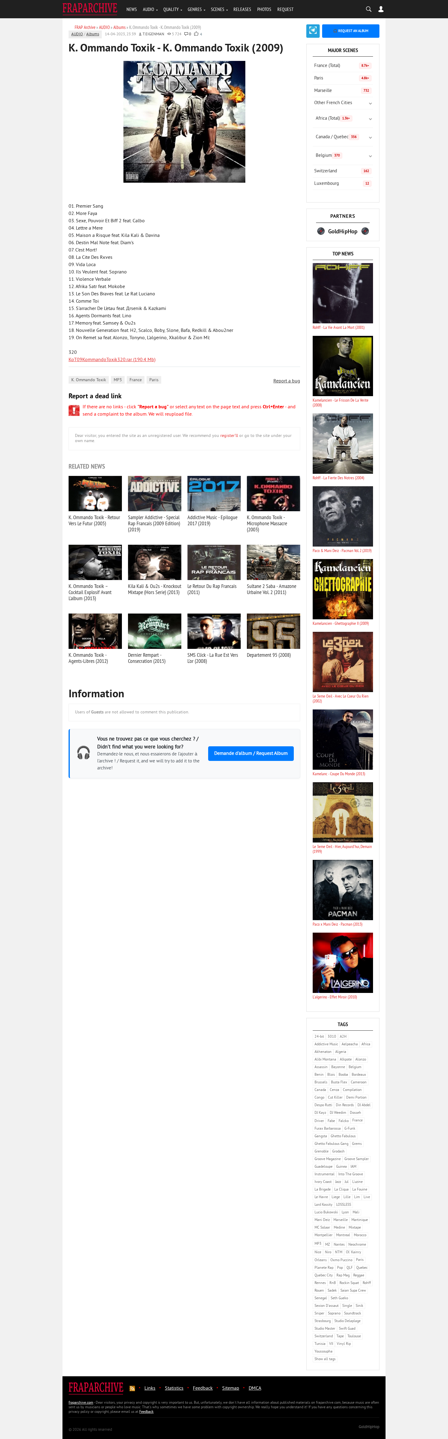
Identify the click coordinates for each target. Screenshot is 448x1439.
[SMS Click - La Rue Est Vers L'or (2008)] (214, 631)
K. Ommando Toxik (88, 380)
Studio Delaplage (347, 1321)
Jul (347, 1182)
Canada (320, 1090)
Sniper (319, 1313)
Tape (340, 1336)
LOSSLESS (343, 1205)
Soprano (334, 1313)
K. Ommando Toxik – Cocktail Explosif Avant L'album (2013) (90, 592)
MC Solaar (322, 1228)
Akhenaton (323, 1052)
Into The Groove (350, 1174)
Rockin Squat (349, 1283)
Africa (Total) (333, 118)
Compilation (352, 1090)
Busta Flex (339, 1082)
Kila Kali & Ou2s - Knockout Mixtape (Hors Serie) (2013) (154, 589)
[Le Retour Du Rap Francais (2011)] (214, 562)
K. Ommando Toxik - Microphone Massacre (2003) (267, 523)
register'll (229, 435)
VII (331, 1344)
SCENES (217, 9)
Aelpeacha (350, 1044)
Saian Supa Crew (353, 1291)
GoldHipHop (369, 1427)
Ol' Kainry (353, 1252)
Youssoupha (323, 1351)
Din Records (345, 1105)
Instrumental (325, 1174)
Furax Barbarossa (328, 1129)
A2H (343, 1037)
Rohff (367, 1283)
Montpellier (323, 1235)
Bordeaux (359, 1075)
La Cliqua (341, 1189)
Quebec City (324, 1275)
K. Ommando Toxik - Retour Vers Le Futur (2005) (94, 520)
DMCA (255, 1388)
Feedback (203, 1388)
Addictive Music (326, 1044)
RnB (332, 1283)
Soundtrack (352, 1313)
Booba (343, 1075)
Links (149, 1388)
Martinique (359, 1220)
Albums (92, 34)
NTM (338, 1252)
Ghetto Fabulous (343, 1136)
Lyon (345, 1212)
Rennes (320, 1283)
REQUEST (285, 9)
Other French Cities (333, 103)
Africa (365, 1044)
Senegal (321, 1298)
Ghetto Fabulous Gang (331, 1144)
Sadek (332, 1291)
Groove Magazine (328, 1159)
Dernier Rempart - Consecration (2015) (146, 657)
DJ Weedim (338, 1113)
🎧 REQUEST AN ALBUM (350, 31)
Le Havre (321, 1197)
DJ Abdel (364, 1105)
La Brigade (323, 1189)
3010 (332, 1037)
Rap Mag (343, 1275)
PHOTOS (264, 9)
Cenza (334, 1090)
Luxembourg (341, 184)
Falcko (344, 1121)
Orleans (321, 1260)
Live (367, 1197)
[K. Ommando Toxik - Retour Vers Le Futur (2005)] (95, 493)
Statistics (174, 1388)
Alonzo (360, 1059)
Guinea (341, 1167)
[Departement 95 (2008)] (273, 631)
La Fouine (359, 1189)
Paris (153, 380)
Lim (357, 1197)
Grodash (338, 1151)
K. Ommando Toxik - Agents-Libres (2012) (88, 657)
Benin (319, 1075)
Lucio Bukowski (326, 1212)
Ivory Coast (323, 1182)
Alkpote (346, 1059)
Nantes (339, 1245)
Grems (357, 1144)
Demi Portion (356, 1098)
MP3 (118, 380)
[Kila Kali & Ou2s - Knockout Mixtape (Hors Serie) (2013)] (154, 562)
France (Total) (341, 66)
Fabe (331, 1121)
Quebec (362, 1268)
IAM (353, 1167)
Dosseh (355, 1113)
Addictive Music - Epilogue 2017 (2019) (212, 520)
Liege (336, 1197)
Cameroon (359, 1082)
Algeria (340, 1052)
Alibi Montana (325, 1059)
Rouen (319, 1291)
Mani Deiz (322, 1220)
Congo (319, 1098)
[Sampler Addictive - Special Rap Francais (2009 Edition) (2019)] (154, 493)
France (136, 380)
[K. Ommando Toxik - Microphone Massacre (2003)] (273, 493)
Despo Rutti (323, 1105)
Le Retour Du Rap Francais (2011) (211, 589)
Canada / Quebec (336, 137)
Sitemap (230, 1388)
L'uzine (357, 1182)
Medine (339, 1228)
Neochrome (357, 1245)
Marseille (341, 91)
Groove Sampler (356, 1159)
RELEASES (242, 9)
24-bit (319, 1037)
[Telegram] (313, 31)
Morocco (360, 1235)
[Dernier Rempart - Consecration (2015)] (154, 631)
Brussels (321, 1082)
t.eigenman (153, 34)
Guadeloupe (323, 1167)
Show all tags (325, 1359)
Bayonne (338, 1067)
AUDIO (148, 9)
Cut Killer (335, 1098)
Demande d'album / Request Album (251, 754)
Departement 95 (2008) (269, 654)
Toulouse (354, 1336)
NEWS (131, 9)
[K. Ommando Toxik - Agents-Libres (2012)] (95, 631)
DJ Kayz (320, 1113)
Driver (319, 1121)
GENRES (195, 9)
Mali (356, 1212)
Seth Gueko (339, 1298)
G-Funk (349, 1129)
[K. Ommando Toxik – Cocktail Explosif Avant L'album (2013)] (95, 562)
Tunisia (320, 1344)
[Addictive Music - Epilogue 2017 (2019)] (214, 493)
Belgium (328, 156)
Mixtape (355, 1228)
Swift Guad (347, 1329)
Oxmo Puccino (341, 1260)
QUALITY (171, 9)
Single (347, 1306)
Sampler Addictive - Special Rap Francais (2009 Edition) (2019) (154, 523)
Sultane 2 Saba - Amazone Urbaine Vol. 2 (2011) (271, 589)
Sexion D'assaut (327, 1306)
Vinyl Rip (344, 1344)
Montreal (343, 1235)
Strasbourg (323, 1321)
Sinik (359, 1306)
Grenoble (322, 1151)
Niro (328, 1252)
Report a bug (286, 381)
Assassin (321, 1067)
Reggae (358, 1275)
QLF (350, 1268)
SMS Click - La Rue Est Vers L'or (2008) (212, 657)
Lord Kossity (323, 1205)
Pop (340, 1268)
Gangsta (321, 1136)
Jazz (338, 1182)
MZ (327, 1245)
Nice (318, 1252)
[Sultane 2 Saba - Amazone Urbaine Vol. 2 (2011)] (273, 562)
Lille (346, 1197)
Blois (331, 1075)
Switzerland (341, 171)
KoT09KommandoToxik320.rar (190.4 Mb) (112, 360)
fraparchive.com (81, 1403)
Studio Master (325, 1329)
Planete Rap (324, 1268)
